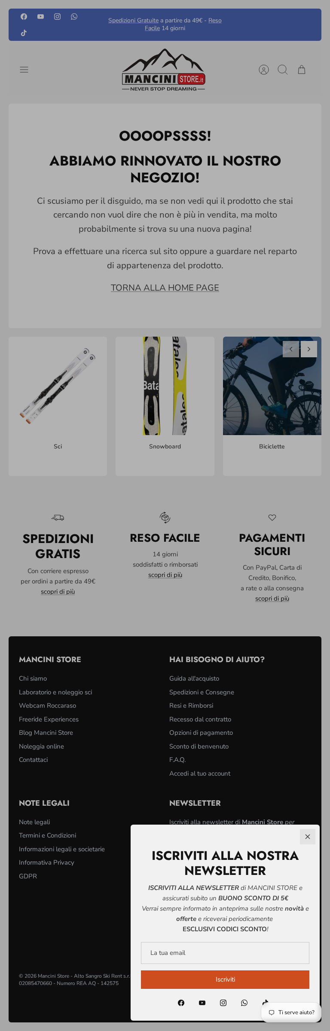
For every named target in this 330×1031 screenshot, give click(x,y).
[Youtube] (202, 1002)
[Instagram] (223, 1002)
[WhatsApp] (244, 1002)
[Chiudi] (307, 836)
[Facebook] (181, 1002)
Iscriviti (225, 979)
